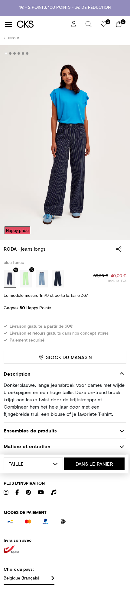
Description (17, 373)
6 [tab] (27, 53)
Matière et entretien (27, 446)
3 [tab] (15, 53)
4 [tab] (19, 53)
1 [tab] (6, 53)
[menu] (8, 24)
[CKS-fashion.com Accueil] (42, 24)
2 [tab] (10, 53)
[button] (88, 24)
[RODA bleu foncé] (10, 279)
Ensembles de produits (30, 430)
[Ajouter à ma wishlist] (117, 53)
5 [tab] (23, 53)
